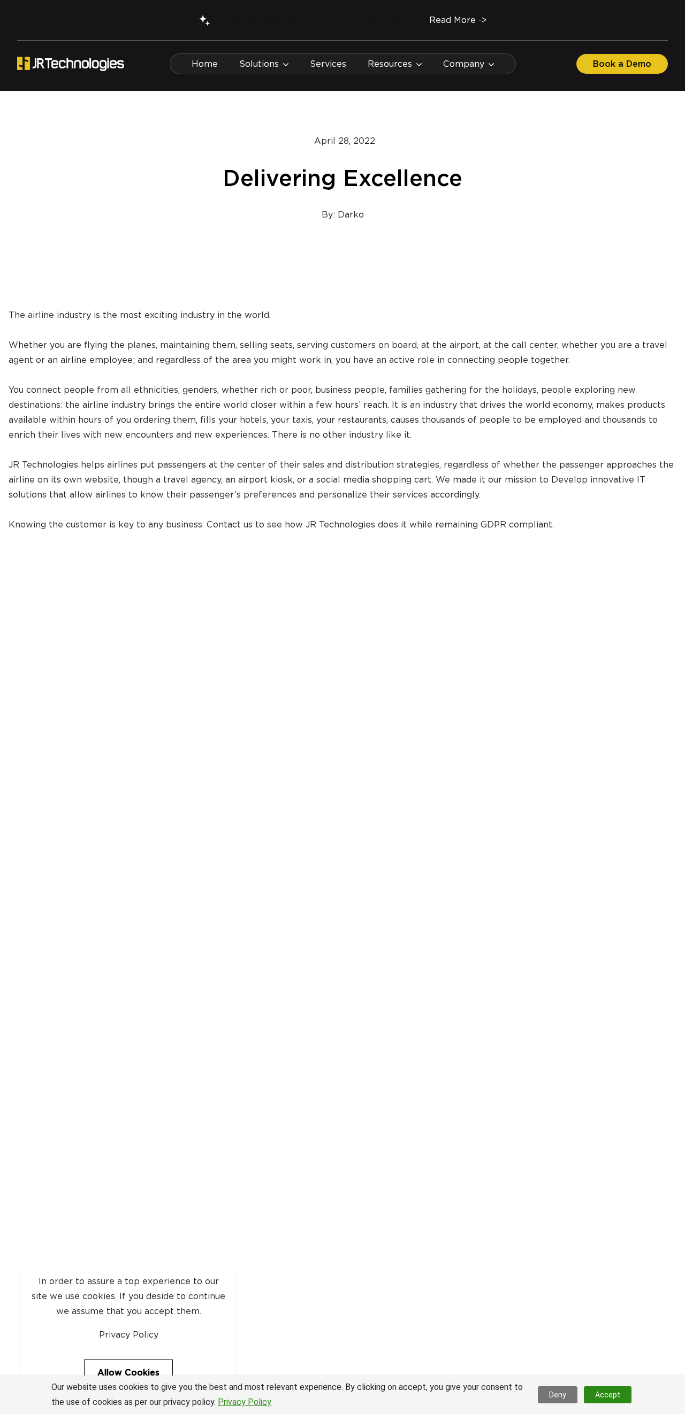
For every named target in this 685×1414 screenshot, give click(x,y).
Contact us (230, 524)
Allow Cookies (128, 1373)
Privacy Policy (244, 1402)
